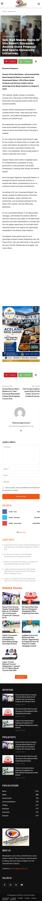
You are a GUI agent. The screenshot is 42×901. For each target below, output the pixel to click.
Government (12, 11)
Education (6, 632)
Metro (15, 36)
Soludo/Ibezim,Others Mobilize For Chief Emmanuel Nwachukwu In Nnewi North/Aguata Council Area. (11, 394)
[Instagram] (10, 885)
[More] (35, 61)
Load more (20, 677)
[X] (16, 885)
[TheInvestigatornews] (21, 412)
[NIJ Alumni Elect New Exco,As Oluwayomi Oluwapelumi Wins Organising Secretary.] (31, 598)
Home (4, 11)
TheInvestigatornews (21, 423)
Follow (37, 517)
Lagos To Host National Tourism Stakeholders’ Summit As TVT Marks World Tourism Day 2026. (11, 666)
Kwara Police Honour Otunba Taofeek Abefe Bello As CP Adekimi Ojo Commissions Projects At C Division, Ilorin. (22, 547)
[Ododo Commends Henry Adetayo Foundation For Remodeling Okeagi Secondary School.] (11, 626)
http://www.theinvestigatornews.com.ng (21, 426)
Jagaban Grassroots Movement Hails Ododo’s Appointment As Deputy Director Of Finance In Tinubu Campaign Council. (19, 571)
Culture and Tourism (9, 658)
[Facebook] (21, 430)
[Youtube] (22, 885)
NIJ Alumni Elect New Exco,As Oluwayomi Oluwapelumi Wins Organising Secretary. (30, 610)
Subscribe (36, 523)
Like (38, 512)
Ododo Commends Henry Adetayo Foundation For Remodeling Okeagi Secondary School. (10, 639)
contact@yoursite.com (19, 868)
